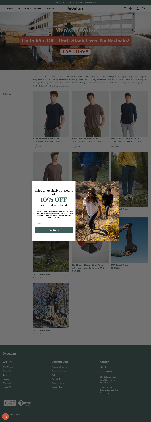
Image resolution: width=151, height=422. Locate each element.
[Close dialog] (116, 184)
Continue (54, 230)
